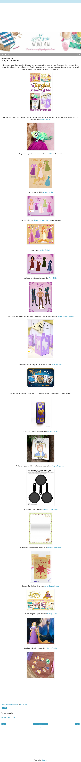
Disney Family (45, 119)
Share (4, 707)
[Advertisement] (40, 17)
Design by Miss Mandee (65, 316)
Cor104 (49, 154)
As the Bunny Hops (54, 548)
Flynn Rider (53, 278)
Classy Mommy (56, 364)
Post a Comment (8, 717)
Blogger (44, 760)
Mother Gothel (45, 250)
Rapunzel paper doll (41, 220)
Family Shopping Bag (50, 509)
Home (40, 724)
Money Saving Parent (51, 586)
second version (48, 192)
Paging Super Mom (58, 466)
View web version (40, 728)
